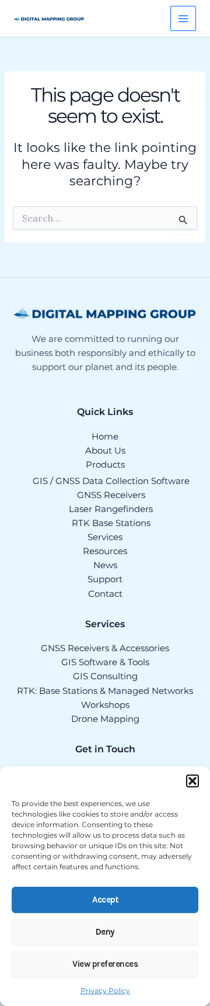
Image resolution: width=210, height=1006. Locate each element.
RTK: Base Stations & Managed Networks (105, 691)
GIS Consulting (105, 676)
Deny (105, 932)
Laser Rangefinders (111, 509)
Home (105, 436)
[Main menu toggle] (183, 19)
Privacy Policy (105, 990)
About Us (105, 450)
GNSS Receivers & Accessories (105, 648)
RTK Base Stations (111, 523)
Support (105, 579)
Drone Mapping (105, 719)
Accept (105, 899)
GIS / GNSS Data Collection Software (111, 481)
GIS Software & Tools (105, 662)
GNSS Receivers (111, 495)
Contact (105, 594)
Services (105, 537)
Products (105, 464)
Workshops (105, 705)
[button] (192, 781)
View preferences (105, 964)
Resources (105, 551)
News (105, 565)
